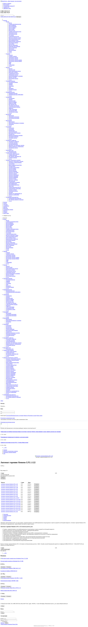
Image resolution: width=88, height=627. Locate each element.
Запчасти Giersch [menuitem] (13, 173)
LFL (5, 447)
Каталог (5, 20)
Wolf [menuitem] (10, 87)
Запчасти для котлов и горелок (13, 160)
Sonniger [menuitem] (11, 83)
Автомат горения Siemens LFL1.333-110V (11, 504)
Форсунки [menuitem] (11, 186)
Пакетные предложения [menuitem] (14, 46)
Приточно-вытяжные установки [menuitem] (16, 123)
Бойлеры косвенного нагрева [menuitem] (15, 135)
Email (2, 618)
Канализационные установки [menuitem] (16, 76)
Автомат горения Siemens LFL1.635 (9, 494)
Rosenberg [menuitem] (11, 88)
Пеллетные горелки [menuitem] (13, 58)
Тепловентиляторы (10, 81)
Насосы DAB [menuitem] (12, 69)
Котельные (8, 114)
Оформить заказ (7, 8)
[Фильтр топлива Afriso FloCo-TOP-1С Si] (11, 587)
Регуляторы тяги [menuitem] (13, 104)
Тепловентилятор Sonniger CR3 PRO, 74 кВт (9, 580)
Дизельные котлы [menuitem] (13, 32)
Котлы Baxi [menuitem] (11, 43)
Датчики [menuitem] (11, 192)
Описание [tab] (5, 514)
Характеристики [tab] (7, 515)
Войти (6, 622)
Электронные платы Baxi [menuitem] (15, 188)
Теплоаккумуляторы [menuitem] (13, 136)
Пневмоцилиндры (10, 92)
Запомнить (4, 621)
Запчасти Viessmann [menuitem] (13, 176)
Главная (5, 449)
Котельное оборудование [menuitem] (14, 132)
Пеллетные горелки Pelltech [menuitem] (15, 61)
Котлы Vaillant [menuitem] (12, 27)
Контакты (5, 208)
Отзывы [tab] (5, 516)
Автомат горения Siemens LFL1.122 (9, 484)
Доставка (5, 204)
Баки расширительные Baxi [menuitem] (15, 165)
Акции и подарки (19, 415)
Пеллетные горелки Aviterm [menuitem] (15, 60)
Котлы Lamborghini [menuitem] (13, 45)
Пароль (2, 620)
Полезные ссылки (32, 415)
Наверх (2, 598)
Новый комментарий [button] (5, 549)
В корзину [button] (37, 484)
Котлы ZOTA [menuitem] (12, 30)
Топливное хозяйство (11, 140)
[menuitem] (10, 52)
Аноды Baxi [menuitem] (11, 163)
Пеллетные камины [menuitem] (13, 42)
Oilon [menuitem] (10, 62)
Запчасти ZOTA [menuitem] (12, 178)
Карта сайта (6, 213)
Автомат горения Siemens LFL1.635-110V (11, 509)
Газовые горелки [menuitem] (13, 56)
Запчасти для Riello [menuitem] (13, 179)
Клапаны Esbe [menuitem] (12, 100)
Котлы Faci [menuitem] (11, 48)
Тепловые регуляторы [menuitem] (14, 105)
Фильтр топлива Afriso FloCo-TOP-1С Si (9, 590)
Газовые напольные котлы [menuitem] (15, 31)
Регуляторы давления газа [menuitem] (15, 156)
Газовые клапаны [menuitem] (13, 157)
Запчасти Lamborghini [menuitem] (14, 194)
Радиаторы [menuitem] (11, 129)
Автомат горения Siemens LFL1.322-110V (11, 503)
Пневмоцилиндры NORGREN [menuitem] (16, 94)
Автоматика (9, 97)
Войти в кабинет (7, 3)
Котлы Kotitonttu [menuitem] (12, 26)
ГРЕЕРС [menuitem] (11, 84)
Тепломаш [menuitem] (11, 86)
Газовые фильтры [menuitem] (13, 155)
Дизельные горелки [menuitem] (13, 57)
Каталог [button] (5, 202)
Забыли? (3, 622)
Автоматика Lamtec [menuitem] (13, 111)
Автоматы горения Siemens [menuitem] (15, 162)
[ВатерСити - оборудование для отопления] (11, 1)
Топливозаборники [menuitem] (13, 144)
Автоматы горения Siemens (9, 452)
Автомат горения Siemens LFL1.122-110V (11, 499)
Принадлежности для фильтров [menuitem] (16, 146)
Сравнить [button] (3, 477)
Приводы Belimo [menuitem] (13, 102)
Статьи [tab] (5, 519)
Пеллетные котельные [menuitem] (14, 118)
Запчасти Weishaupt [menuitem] (13, 177)
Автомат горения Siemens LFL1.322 (9, 511)
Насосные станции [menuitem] (13, 72)
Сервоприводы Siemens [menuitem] (14, 182)
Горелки (8, 53)
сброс (2, 400)
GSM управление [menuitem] (13, 109)
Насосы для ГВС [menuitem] (13, 77)
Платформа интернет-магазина (39, 625)
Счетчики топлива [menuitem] (13, 142)
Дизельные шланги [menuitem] (13, 191)
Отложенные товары (8, 209)
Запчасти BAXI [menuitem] (12, 170)
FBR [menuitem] (10, 63)
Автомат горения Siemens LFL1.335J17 (10, 497)
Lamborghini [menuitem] (11, 65)
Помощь (13, 415)
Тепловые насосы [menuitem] (13, 137)
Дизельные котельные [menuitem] (14, 116)
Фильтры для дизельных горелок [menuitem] (16, 145)
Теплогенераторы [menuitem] (13, 131)
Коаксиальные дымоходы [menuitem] (15, 41)
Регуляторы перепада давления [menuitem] (16, 199)
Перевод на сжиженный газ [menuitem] (15, 193)
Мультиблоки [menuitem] (12, 181)
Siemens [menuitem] (10, 99)
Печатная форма (7, 520)
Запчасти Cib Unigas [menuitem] (13, 172)
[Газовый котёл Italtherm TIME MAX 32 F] (11, 568)
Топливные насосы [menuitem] (13, 147)
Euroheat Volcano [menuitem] (13, 89)
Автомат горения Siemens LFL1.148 (9, 487)
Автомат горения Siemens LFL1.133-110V (11, 501)
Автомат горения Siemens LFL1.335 (9, 491)
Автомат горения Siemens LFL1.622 (9, 492)
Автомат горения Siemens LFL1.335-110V (11, 506)
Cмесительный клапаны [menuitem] (14, 107)
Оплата (5, 203)
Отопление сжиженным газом (8, 418)
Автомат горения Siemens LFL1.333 (9, 489)
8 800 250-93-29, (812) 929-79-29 (8, 16)
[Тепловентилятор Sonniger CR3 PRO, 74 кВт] (12, 578)
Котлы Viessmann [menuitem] (13, 47)
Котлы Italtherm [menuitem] (12, 25)
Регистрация (6, 4)
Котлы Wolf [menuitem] (11, 29)
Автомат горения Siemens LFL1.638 (9, 496)
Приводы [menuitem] (11, 108)
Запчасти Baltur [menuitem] (12, 168)
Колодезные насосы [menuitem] (13, 78)
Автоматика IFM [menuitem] (13, 110)
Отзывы (5, 212)
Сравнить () (6, 7)
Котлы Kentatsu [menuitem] (12, 50)
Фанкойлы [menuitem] (11, 124)
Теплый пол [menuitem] (11, 134)
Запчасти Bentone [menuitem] (13, 171)
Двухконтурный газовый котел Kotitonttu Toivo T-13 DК (12, 561)
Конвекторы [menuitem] (12, 130)
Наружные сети (9, 150)
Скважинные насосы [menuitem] (14, 73)
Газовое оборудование (11, 152)
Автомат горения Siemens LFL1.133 (9, 485)
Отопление (8, 126)
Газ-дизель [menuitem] (11, 35)
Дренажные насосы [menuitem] (13, 74)
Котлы (7, 21)
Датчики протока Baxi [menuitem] (14, 167)
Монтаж (5, 207)
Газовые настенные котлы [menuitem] (15, 24)
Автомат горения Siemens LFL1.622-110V (11, 508)
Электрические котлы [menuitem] (14, 36)
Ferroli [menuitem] (10, 51)
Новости (5, 210)
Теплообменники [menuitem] (13, 183)
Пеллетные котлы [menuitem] (13, 34)
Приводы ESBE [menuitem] (12, 103)
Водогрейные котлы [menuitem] (13, 40)
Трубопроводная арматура (12, 197)
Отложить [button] (3, 478)
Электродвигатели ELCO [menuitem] (15, 187)
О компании (6, 205)
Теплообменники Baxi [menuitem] (14, 184)
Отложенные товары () (9, 6)
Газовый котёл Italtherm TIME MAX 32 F (9, 570)
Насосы (8, 67)
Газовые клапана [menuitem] (13, 189)
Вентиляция (9, 120)
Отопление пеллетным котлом (8, 422)
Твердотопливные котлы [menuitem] (14, 39)
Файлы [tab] (5, 518)
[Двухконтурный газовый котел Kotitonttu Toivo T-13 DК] (14, 558)
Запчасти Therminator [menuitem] (14, 175)
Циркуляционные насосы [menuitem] (15, 71)
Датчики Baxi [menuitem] (12, 166)
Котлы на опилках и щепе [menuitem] (15, 37)
